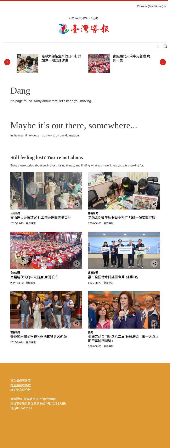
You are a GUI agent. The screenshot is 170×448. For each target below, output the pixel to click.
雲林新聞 (15, 332)
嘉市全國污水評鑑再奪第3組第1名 (113, 277)
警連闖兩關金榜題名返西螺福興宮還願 (38, 336)
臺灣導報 (31, 223)
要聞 (90, 332)
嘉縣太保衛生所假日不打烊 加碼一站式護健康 (61, 58)
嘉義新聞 (93, 213)
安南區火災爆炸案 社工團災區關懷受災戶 (40, 217)
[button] (7, 62)
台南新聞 (15, 213)
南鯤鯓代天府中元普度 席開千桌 (34, 277)
